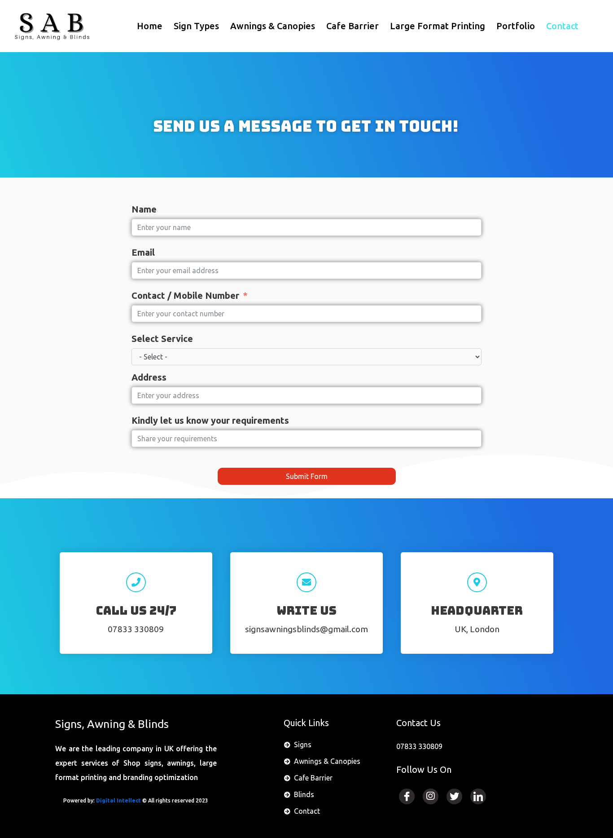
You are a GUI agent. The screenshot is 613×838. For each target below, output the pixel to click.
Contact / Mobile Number (185, 295)
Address (148, 377)
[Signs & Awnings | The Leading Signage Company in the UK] (51, 26)
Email (143, 252)
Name (144, 209)
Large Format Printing (437, 26)
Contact (562, 26)
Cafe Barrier (352, 26)
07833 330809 (136, 629)
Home (149, 26)
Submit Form (307, 476)
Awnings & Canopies (272, 26)
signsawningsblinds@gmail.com (306, 629)
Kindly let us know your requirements (210, 420)
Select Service (162, 338)
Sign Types (196, 26)
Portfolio (515, 26)
